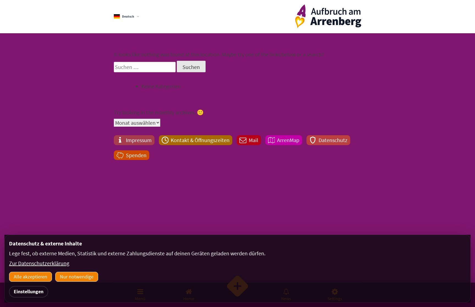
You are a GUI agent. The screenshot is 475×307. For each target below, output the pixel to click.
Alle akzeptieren (30, 276)
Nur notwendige (76, 276)
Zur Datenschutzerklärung (39, 263)
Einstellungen (28, 291)
